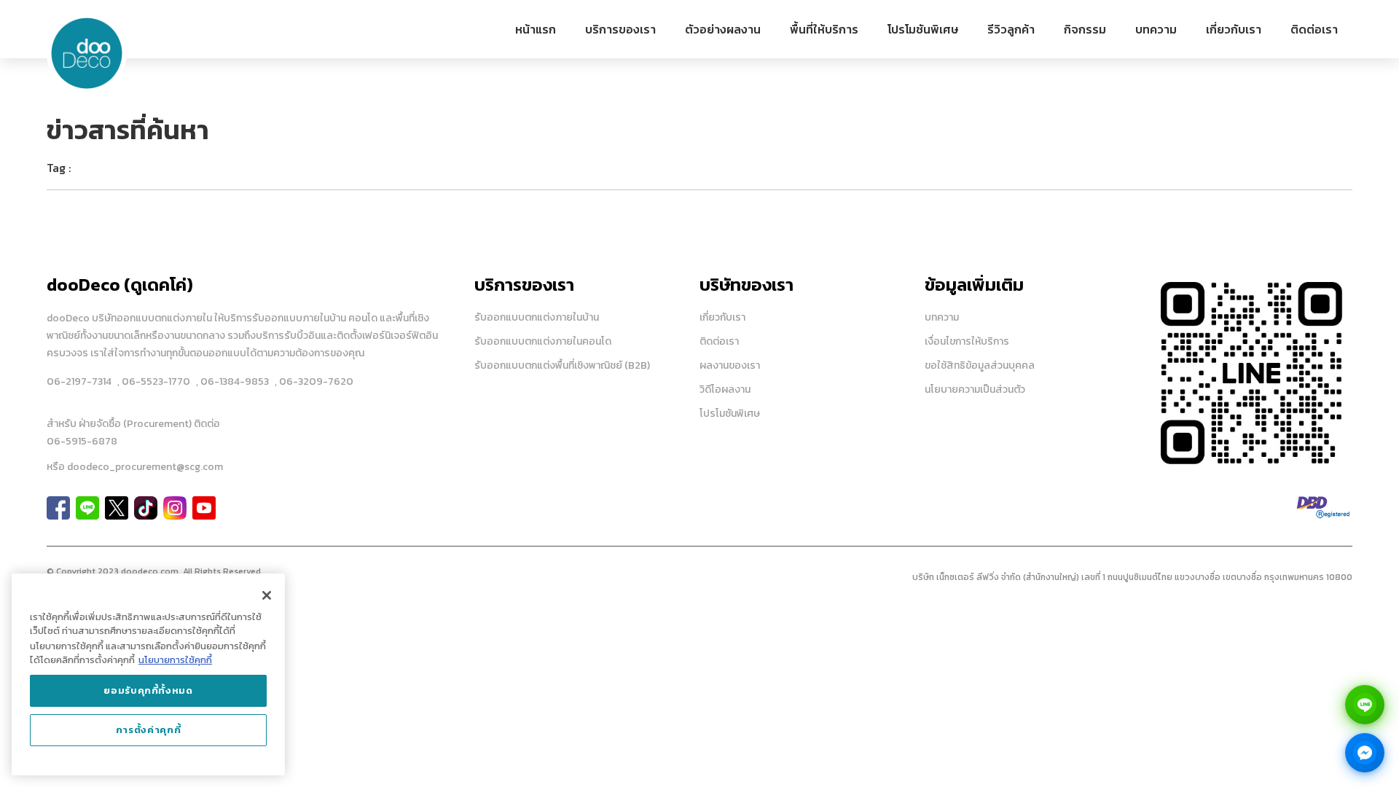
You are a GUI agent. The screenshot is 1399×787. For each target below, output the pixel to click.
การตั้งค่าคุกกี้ (148, 730)
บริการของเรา (620, 29)
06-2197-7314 (79, 381)
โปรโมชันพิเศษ (922, 29)
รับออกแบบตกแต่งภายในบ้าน (536, 317)
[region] (148, 674)
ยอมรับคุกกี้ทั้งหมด (148, 690)
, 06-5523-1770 (153, 381)
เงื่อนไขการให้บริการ (967, 341)
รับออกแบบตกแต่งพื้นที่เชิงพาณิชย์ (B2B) (562, 365)
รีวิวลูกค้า (1011, 29)
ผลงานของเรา (730, 365)
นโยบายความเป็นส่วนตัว (975, 389)
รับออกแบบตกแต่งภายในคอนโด (542, 341)
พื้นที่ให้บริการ (824, 29)
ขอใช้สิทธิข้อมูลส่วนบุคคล (980, 365)
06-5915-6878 (82, 441)
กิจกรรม (1085, 29)
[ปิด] (267, 595)
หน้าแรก (535, 29)
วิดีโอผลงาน (725, 389)
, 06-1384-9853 (232, 381)
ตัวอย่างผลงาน (723, 29)
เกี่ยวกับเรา (1233, 29)
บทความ (1156, 29)
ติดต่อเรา (1314, 29)
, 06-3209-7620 (314, 381)
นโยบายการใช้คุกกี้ (175, 660)
